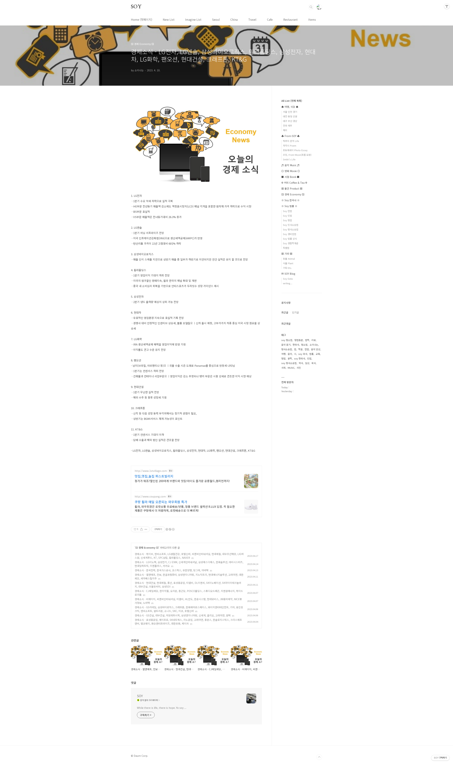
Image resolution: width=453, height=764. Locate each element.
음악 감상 (315, 349)
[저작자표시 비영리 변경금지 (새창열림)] (170, 529)
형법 (283, 358)
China (234, 19)
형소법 (304, 344)
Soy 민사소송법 (290, 225)
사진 (299, 367)
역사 (301, 363)
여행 (283, 354)
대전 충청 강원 (290, 116)
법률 (311, 354)
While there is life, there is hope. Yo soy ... (161, 707)
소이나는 (314, 344)
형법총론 (298, 340)
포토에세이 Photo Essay (295, 150)
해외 (285, 130)
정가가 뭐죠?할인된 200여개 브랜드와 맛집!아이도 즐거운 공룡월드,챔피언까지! (182, 481)
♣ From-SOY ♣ (290, 136)
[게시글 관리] (146, 529)
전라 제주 (287, 125)
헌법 (307, 349)
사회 (283, 367)
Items (312, 19)
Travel (252, 19)
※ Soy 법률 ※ (289, 206)
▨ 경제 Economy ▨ (147, 547)
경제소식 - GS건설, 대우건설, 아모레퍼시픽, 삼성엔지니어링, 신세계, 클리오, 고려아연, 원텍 (183, 615)
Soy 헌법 (287, 211)
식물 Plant (288, 263)
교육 (318, 354)
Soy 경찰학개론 (290, 243)
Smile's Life (289, 159)
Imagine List (193, 19)
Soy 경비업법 (289, 234)
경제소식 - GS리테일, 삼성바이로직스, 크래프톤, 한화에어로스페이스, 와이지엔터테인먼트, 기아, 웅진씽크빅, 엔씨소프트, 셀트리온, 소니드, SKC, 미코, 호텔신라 (189, 609)
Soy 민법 (287, 215)
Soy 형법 (287, 220)
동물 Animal (289, 258)
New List (168, 19)
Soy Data (288, 278)
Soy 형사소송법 (290, 229)
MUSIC (291, 367)
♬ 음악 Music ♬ (290, 165)
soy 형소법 (286, 340)
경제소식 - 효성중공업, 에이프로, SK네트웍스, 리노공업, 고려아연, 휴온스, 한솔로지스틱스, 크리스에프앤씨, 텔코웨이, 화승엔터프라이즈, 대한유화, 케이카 (188, 621)
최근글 (284, 312)
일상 (307, 363)
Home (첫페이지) (141, 19)
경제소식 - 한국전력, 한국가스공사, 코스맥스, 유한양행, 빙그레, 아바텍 (171, 570)
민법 (309, 358)
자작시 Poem (289, 145)
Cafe (270, 19)
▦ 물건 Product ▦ (291, 188)
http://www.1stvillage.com (151, 470)
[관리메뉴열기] (446, 6)
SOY (136, 6)
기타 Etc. (287, 268)
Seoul (216, 19)
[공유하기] (141, 529)
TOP (319, 757)
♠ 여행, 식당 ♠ (289, 106)
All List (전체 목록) (291, 100)
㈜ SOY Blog (288, 273)
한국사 (296, 344)
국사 (313, 363)
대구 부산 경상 (290, 121)
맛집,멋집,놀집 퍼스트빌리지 (154, 476)
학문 (300, 349)
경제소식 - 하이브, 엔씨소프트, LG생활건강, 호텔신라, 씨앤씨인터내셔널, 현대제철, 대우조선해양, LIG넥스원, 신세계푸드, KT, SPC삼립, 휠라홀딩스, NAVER (189, 555)
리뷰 (313, 340)
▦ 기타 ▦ (286, 253)
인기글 (295, 312)
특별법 (286, 248)
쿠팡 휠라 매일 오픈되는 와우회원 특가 (161, 502)
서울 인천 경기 (290, 111)
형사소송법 (286, 349)
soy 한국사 (299, 358)
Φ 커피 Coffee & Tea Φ (294, 182)
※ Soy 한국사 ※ (290, 200)
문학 (290, 358)
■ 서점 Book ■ (290, 177)
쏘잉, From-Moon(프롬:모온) (297, 154)
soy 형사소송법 (289, 363)
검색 (311, 7)
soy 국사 (302, 354)
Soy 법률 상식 (290, 238)
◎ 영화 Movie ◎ (290, 171)
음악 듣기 (286, 344)
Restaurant (290, 19)
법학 (307, 340)
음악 (290, 354)
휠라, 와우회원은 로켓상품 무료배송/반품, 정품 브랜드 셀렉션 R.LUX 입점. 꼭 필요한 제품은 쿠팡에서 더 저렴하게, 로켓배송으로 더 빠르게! (185, 508)
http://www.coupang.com (150, 496)
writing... (287, 283)
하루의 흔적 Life (291, 141)
